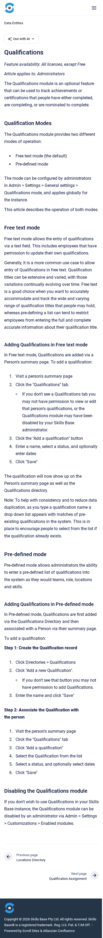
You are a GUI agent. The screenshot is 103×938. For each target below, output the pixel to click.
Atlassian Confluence (59, 931)
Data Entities (13, 23)
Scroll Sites (30, 931)
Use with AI (21, 39)
